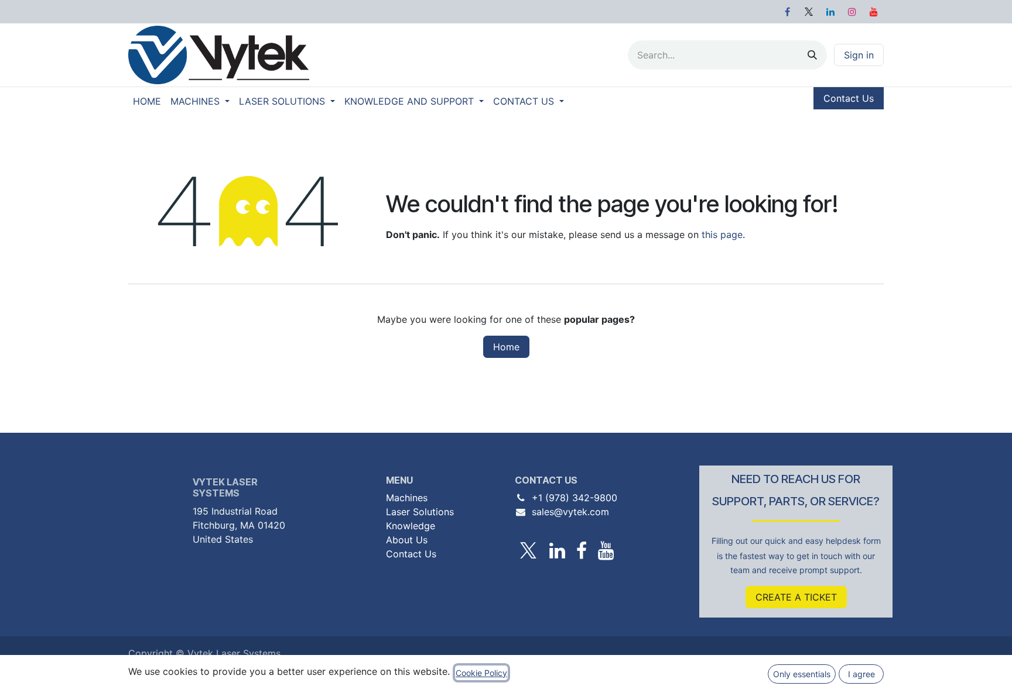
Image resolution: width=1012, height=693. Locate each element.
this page (722, 234)
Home (506, 347)
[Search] (812, 55)
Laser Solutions (420, 512)
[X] (808, 11)
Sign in (859, 55)
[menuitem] (147, 101)
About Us (407, 540)
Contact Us (848, 98)
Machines (407, 498)
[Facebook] (787, 11)
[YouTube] (873, 11)
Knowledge (410, 526)
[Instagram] (852, 11)
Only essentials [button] (801, 674)
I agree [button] (861, 674)
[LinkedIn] (830, 11)
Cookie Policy (481, 673)
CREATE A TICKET (796, 597)
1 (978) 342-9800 (577, 498)
